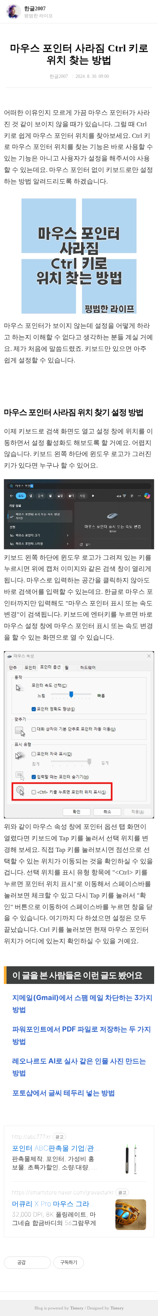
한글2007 (35, 9)
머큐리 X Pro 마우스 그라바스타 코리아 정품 (54, 1204)
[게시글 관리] (42, 1262)
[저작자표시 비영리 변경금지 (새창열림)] (94, 1263)
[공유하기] (33, 1262)
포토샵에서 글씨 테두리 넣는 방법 (63, 1092)
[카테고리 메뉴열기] (144, 11)
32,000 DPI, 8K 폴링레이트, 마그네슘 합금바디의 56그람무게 (54, 1218)
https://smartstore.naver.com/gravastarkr (63, 1192)
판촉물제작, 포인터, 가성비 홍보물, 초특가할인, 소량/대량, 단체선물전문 (55, 1163)
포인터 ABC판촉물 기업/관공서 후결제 (53, 1148)
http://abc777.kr (31, 1136)
